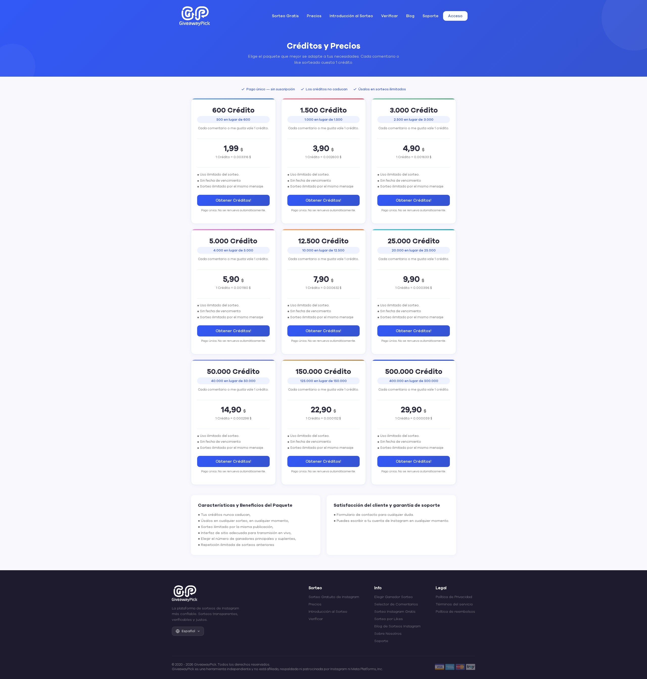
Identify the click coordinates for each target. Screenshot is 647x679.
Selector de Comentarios (396, 604)
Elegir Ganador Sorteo (393, 597)
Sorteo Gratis (285, 15)
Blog (410, 15)
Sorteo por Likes (388, 619)
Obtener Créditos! (233, 200)
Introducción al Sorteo (351, 15)
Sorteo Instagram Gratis (394, 611)
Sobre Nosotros (388, 633)
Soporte (430, 15)
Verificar (389, 15)
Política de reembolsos (455, 611)
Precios (314, 15)
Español (188, 631)
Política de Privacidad (454, 597)
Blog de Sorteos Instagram (397, 626)
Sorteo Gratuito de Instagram (334, 597)
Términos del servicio (454, 604)
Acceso (455, 15)
